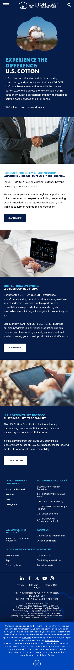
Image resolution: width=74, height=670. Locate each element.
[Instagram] (52, 578)
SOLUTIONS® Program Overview (48, 488)
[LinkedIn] (22, 578)
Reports (10, 560)
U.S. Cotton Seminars (47, 514)
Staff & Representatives (49, 560)
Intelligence (11, 504)
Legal (37, 587)
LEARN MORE (15, 218)
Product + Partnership (16, 489)
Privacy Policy (47, 655)
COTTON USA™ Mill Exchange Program (52, 507)
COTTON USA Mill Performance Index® (47, 520)
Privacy (20, 585)
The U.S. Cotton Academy (50, 501)
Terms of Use (50, 585)
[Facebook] (29, 578)
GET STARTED (15, 460)
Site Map (33, 585)
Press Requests (45, 565)
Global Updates (13, 565)
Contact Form (44, 555)
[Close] (37, 662)
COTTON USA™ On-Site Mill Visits (51, 495)
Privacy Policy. (52, 640)
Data (8, 499)
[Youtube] (45, 578)
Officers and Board (46, 541)
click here (26, 637)
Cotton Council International (51, 536)
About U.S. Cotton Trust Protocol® (17, 539)
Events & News (13, 555)
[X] (37, 578)
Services (10, 494)
